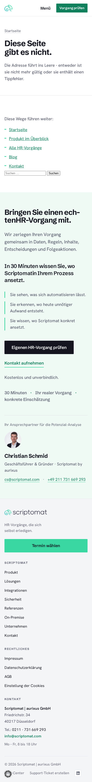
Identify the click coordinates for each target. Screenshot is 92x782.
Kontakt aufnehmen (24, 363)
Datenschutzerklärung (23, 667)
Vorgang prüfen (71, 8)
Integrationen (15, 590)
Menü (45, 8)
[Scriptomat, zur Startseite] (8, 8)
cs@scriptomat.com (22, 479)
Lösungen (12, 581)
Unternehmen (15, 626)
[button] (8, 774)
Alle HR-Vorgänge (25, 148)
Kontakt (16, 166)
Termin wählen (46, 545)
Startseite (12, 30)
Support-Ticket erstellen (49, 773)
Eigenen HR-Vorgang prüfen (39, 347)
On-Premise (14, 617)
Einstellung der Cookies (24, 685)
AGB (8, 676)
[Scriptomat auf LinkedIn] (78, 773)
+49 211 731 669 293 (67, 479)
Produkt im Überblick (29, 138)
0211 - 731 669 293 (29, 729)
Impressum (13, 658)
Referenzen (13, 608)
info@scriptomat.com (22, 736)
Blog (13, 157)
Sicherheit (12, 599)
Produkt (11, 572)
